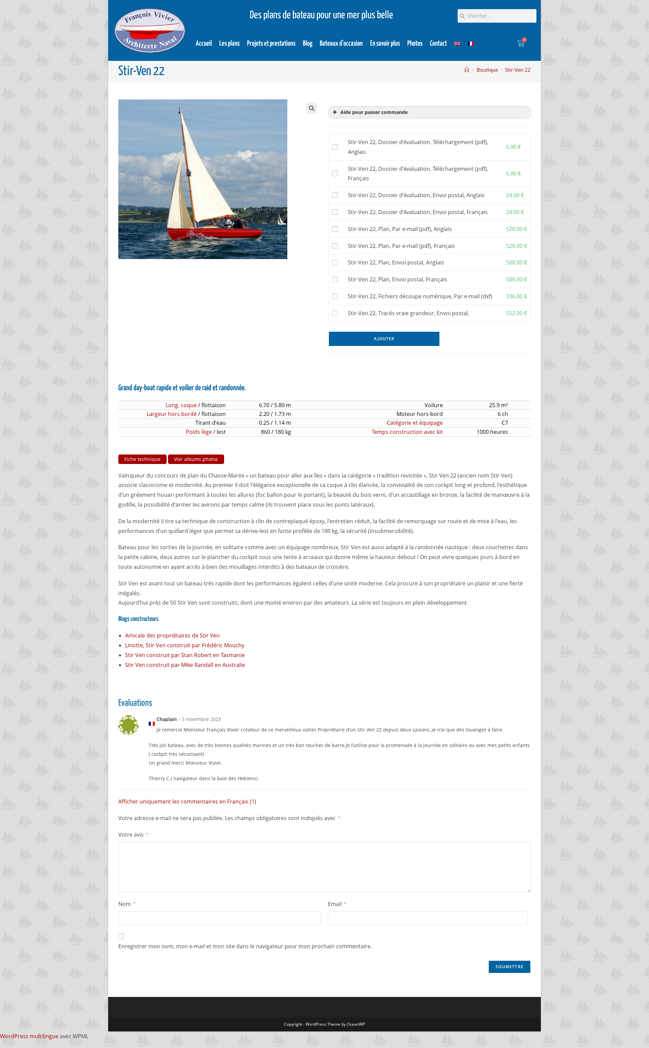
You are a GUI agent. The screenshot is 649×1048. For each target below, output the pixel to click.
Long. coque (181, 405)
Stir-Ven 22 (518, 69)
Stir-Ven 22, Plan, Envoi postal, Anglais (396, 262)
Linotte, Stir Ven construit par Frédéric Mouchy (184, 645)
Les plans (229, 43)
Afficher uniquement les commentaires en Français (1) (187, 801)
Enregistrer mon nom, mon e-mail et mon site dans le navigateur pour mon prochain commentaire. (245, 946)
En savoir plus (385, 43)
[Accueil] (467, 69)
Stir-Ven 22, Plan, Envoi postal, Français (397, 279)
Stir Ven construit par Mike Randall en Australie (185, 665)
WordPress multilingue (29, 1036)
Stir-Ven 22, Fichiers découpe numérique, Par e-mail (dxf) (420, 296)
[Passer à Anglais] (457, 44)
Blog (307, 43)
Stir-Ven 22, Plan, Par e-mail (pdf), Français (401, 246)
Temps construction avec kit (407, 432)
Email (337, 904)
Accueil (204, 43)
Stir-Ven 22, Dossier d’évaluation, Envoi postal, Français (418, 212)
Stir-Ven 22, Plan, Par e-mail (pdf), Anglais (400, 229)
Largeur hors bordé (172, 414)
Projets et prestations (271, 43)
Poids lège (199, 432)
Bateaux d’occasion (341, 43)
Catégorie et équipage (415, 422)
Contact (438, 43)
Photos (415, 43)
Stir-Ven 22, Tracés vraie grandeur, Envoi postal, (408, 313)
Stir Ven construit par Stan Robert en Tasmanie (185, 655)
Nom (126, 904)
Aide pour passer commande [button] (374, 112)
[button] (311, 108)
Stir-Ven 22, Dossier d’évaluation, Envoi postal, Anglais (416, 195)
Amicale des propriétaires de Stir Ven (172, 635)
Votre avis (133, 834)
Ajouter (384, 339)
